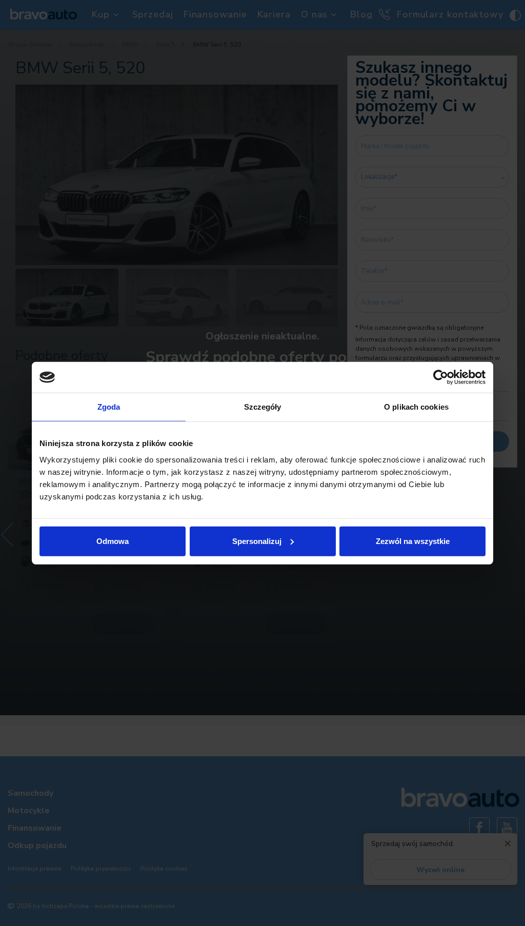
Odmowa (112, 540)
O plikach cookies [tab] (416, 406)
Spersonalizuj (256, 540)
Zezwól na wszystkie (413, 540)
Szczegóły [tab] (262, 406)
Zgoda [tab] (108, 406)
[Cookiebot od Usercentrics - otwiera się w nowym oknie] (441, 377)
